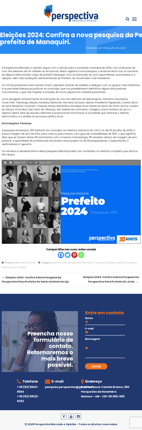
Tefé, (12, 102)
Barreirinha (63, 106)
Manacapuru (94, 99)
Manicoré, (56, 102)
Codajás (94, 109)
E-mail (89, 328)
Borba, (52, 106)
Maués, (33, 102)
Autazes (79, 102)
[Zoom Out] (30, 163)
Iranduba (43, 102)
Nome (89, 318)
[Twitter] (68, 255)
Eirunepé (76, 106)
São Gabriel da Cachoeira (72, 109)
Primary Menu (134, 19)
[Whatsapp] (81, 255)
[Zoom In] (36, 163)
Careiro (126, 102)
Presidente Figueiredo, (107, 102)
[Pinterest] (74, 255)
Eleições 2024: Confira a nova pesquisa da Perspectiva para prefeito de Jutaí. (111, 279)
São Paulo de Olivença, (42, 109)
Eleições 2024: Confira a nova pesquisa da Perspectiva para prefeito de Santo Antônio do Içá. (35, 279)
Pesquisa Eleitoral (115, 262)
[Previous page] (5, 163)
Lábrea (89, 102)
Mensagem (92, 339)
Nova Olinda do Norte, (95, 106)
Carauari (42, 106)
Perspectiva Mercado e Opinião (86, 262)
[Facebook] (61, 255)
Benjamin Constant (24, 106)
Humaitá (68, 102)
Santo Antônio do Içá (114, 109)
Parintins (108, 99)
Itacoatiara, (121, 99)
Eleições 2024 (28, 262)
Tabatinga (22, 102)
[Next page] (10, 163)
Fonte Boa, (21, 109)
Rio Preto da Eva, (119, 106)
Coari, (5, 102)
